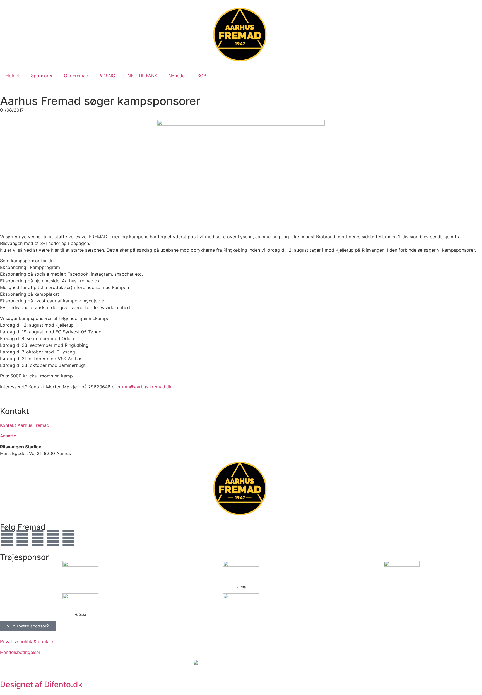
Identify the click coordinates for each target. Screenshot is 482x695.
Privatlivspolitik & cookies (27, 641)
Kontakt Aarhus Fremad (24, 425)
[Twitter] (22, 538)
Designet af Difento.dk (41, 684)
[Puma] (241, 571)
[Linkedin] (68, 538)
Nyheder (177, 75)
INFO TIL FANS (141, 75)
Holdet (13, 75)
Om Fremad (76, 75)
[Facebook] (7, 538)
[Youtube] (38, 538)
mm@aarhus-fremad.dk (147, 386)
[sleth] (80, 568)
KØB (201, 75)
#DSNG (107, 75)
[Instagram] (53, 538)
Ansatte (8, 436)
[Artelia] (80, 601)
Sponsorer (42, 75)
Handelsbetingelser (20, 652)
